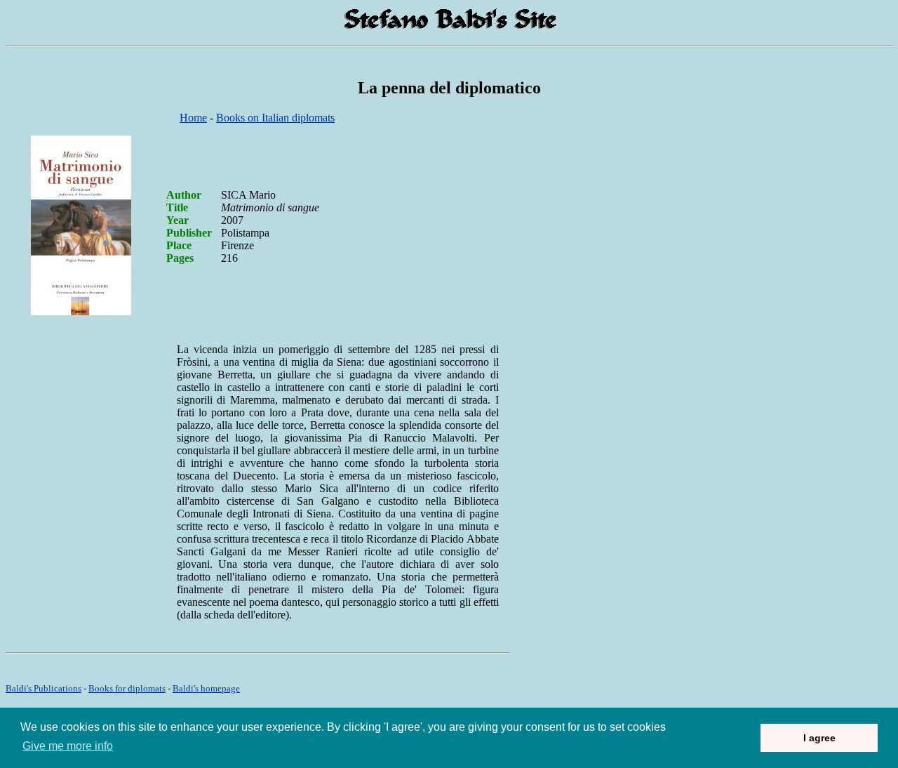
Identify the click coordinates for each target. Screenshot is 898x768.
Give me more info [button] (67, 746)
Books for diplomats (127, 688)
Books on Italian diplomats (275, 118)
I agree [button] (819, 737)
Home (193, 118)
